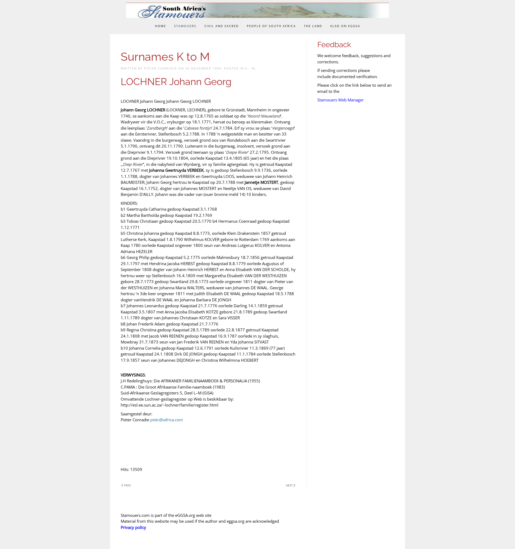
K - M (250, 68)
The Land (313, 26)
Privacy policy (133, 527)
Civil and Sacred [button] (221, 26)
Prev (127, 485)
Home (160, 26)
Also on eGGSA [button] (345, 26)
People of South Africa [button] (271, 26)
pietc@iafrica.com (166, 419)
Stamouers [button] (185, 26)
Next (289, 485)
